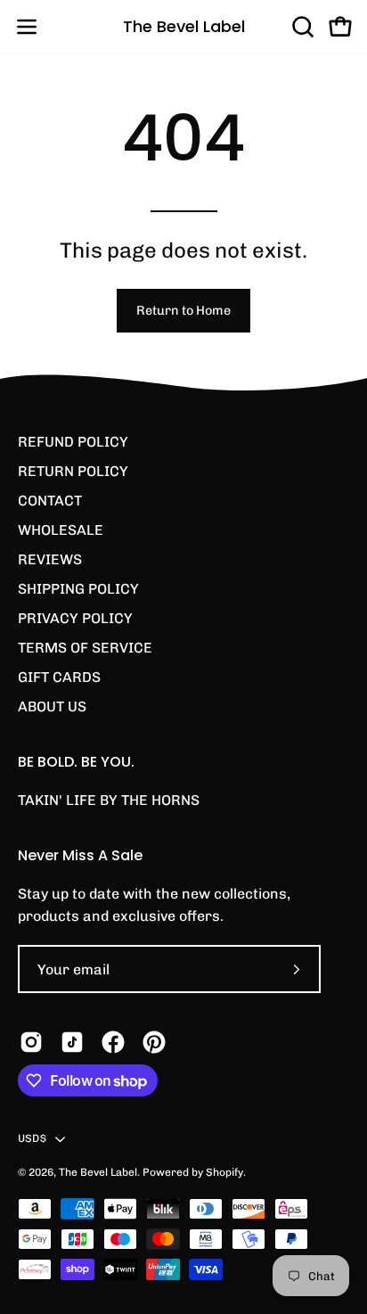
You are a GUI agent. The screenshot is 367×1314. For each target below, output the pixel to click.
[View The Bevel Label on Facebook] (113, 1042)
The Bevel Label (184, 26)
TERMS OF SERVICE (85, 647)
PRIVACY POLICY (75, 618)
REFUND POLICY (73, 441)
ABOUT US (52, 706)
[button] (301, 26)
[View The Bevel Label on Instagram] (31, 1042)
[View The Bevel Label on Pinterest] (154, 1042)
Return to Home (183, 310)
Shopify (224, 1172)
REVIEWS (50, 559)
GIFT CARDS (59, 677)
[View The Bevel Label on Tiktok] (72, 1042)
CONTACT (50, 500)
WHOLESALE (60, 529)
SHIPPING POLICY (78, 588)
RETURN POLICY (73, 471)
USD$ (32, 1138)
